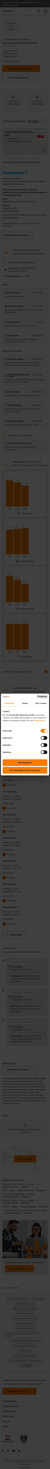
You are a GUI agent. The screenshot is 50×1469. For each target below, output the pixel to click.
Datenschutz (39, 720)
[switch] (44, 738)
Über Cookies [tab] (41, 703)
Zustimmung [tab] (9, 703)
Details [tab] (25, 703)
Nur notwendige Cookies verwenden (25, 770)
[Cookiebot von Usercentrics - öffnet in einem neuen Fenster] (37, 696)
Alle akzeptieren (25, 763)
